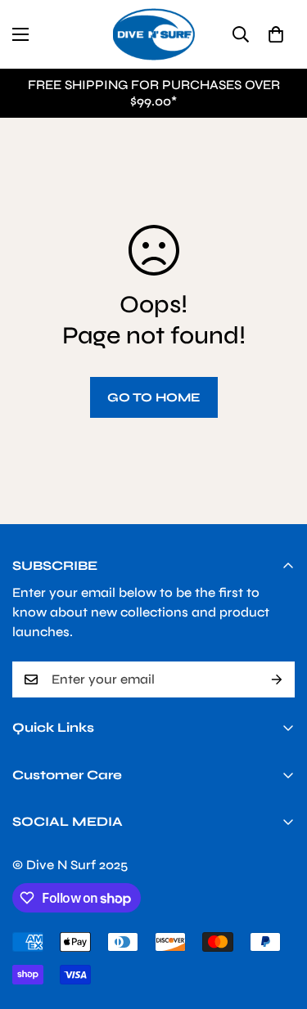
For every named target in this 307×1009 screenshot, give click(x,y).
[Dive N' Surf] (154, 34)
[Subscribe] (277, 679)
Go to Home (154, 397)
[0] (276, 34)
